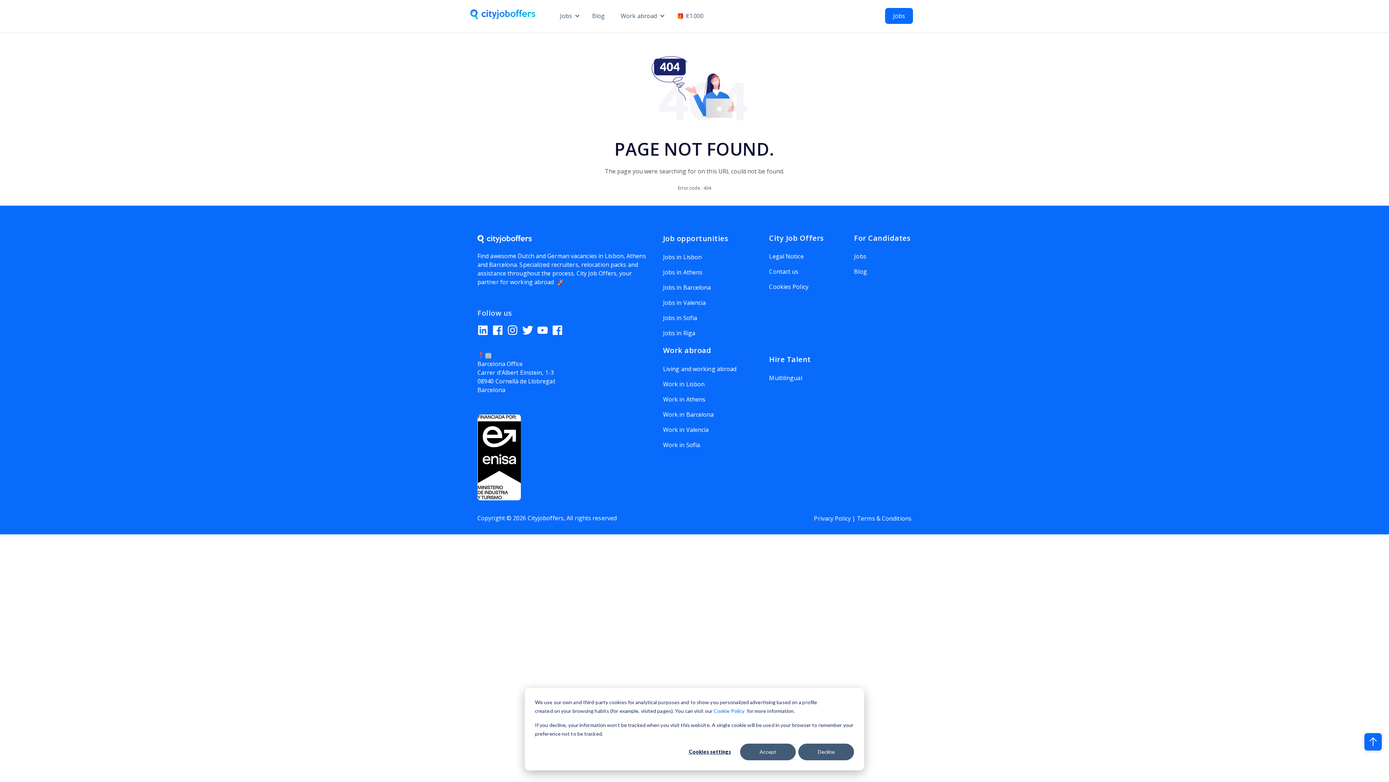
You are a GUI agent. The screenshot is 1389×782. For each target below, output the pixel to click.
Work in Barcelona (688, 415)
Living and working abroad (700, 369)
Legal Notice (786, 256)
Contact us (783, 272)
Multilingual (785, 378)
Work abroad (639, 16)
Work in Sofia (681, 445)
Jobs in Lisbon (682, 257)
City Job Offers (597, 273)
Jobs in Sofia (680, 318)
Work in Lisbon (684, 384)
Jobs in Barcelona (687, 287)
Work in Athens (684, 399)
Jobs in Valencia (684, 303)
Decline (826, 752)
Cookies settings (710, 752)
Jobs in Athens (682, 272)
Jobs (566, 16)
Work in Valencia (686, 430)
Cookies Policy (788, 287)
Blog (598, 16)
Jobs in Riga (679, 333)
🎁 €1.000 (690, 16)
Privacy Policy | (835, 518)
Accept (768, 752)
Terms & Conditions (884, 518)
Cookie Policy (729, 711)
